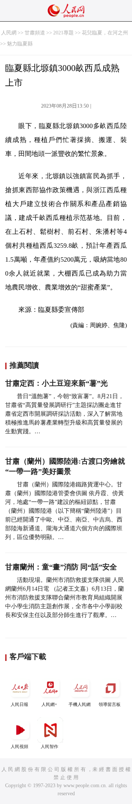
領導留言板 (110, 704)
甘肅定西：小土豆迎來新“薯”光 (56, 383)
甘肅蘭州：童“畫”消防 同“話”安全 (61, 567)
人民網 (8, 32)
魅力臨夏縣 (20, 43)
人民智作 (49, 746)
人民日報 (19, 704)
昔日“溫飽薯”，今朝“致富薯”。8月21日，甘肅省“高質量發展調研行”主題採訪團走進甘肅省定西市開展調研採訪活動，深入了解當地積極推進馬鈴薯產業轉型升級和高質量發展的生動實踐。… (64, 413)
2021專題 (63, 32)
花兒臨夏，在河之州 (105, 32)
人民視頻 (19, 746)
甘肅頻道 (35, 32)
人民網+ (49, 704)
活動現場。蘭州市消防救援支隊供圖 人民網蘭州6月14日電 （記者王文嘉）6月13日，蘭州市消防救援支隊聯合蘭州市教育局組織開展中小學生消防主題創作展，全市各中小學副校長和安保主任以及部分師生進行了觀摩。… (64, 597)
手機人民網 (80, 704)
